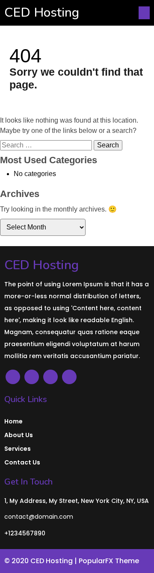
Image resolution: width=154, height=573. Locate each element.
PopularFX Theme (109, 561)
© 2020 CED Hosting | (41, 561)
